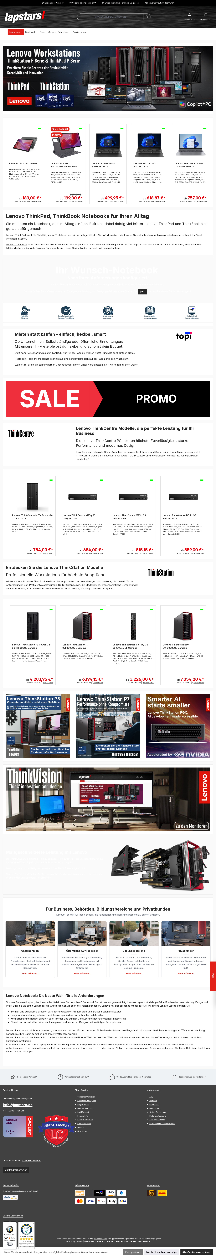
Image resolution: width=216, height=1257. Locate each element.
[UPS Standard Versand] (151, 1193)
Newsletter (82, 1131)
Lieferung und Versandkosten (162, 1123)
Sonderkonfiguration (86, 1097)
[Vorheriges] (5, 162)
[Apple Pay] (112, 1201)
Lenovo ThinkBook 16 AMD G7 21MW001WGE (190, 165)
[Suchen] (147, 17)
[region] (108, 78)
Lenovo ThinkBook (16, 244)
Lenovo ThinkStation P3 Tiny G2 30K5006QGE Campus (80, 646)
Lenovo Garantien (85, 1120)
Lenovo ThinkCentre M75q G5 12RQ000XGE (28, 517)
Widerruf (153, 1101)
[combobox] (110, 17)
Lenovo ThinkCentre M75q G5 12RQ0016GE (129, 517)
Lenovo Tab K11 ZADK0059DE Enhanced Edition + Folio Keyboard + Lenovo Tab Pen (65, 165)
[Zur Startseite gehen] (25, 16)
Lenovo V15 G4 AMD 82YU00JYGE (144, 165)
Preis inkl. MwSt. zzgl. (28, 201)
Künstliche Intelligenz (86, 1101)
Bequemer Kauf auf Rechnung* (160, 3)
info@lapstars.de (17, 1105)
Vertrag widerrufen (16, 1169)
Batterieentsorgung (157, 1116)
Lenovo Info (82, 1116)
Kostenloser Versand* (54, 3)
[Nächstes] (211, 162)
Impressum (154, 1104)
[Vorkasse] (80, 1193)
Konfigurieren (133, 1252)
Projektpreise (83, 1104)
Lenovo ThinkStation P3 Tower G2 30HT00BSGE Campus (182, 646)
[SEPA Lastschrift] (122, 1201)
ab (30, 197)
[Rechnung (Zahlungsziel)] (89, 1193)
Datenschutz (154, 1108)
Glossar (80, 1127)
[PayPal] (121, 1193)
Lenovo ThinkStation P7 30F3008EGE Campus (126, 646)
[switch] (10, 1244)
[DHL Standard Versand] (162, 1193)
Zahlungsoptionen (157, 1120)
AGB (151, 1097)
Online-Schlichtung (157, 1112)
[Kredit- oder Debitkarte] (85, 1201)
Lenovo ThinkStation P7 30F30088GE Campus (25, 646)
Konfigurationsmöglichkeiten (182, 455)
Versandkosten (100, 1239)
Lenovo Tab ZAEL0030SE (23, 163)
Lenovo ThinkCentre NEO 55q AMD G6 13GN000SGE (182, 517)
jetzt (142, 291)
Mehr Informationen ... (99, 1252)
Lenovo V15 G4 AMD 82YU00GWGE (103, 165)
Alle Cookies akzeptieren (196, 1252)
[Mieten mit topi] (99, 1193)
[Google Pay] (101, 1201)
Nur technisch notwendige (161, 1252)
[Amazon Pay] (110, 1193)
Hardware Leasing (85, 1108)
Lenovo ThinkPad (16, 235)
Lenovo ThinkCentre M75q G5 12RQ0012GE (79, 517)
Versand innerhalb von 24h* (84, 3)
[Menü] (15, 1224)
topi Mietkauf (83, 1112)
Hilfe (213, 976)
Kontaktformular (31, 1160)
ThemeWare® (144, 1241)
